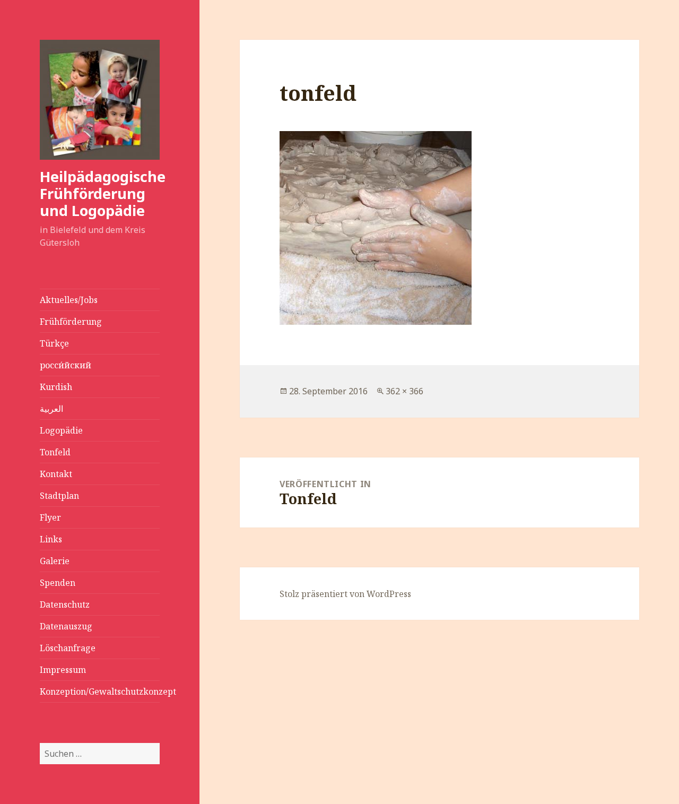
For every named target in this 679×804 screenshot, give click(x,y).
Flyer (50, 517)
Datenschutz (65, 604)
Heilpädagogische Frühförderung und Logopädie (103, 193)
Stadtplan (59, 496)
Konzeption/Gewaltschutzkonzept (100, 691)
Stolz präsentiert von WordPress (345, 594)
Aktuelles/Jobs (69, 300)
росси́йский (65, 365)
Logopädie (61, 430)
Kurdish (56, 387)
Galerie (54, 561)
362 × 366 (404, 391)
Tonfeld (55, 452)
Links (51, 539)
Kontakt (56, 474)
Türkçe (54, 343)
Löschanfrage (67, 648)
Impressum (63, 670)
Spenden (57, 583)
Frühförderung (71, 321)
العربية (51, 408)
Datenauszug (66, 626)
